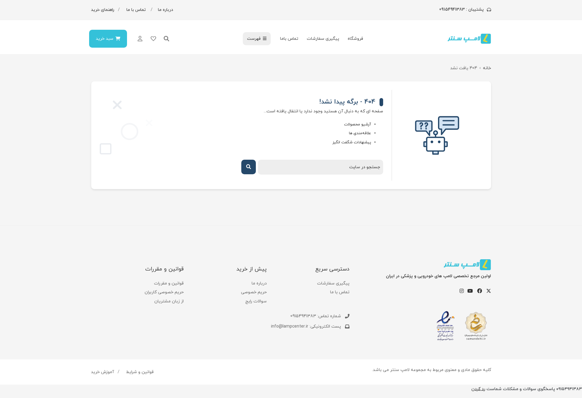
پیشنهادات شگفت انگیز (352, 142)
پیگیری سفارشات (323, 39)
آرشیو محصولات (357, 124)
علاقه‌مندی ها (360, 133)
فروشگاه (355, 39)
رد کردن (478, 389)
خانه (487, 68)
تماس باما (289, 39)
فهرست (254, 39)
